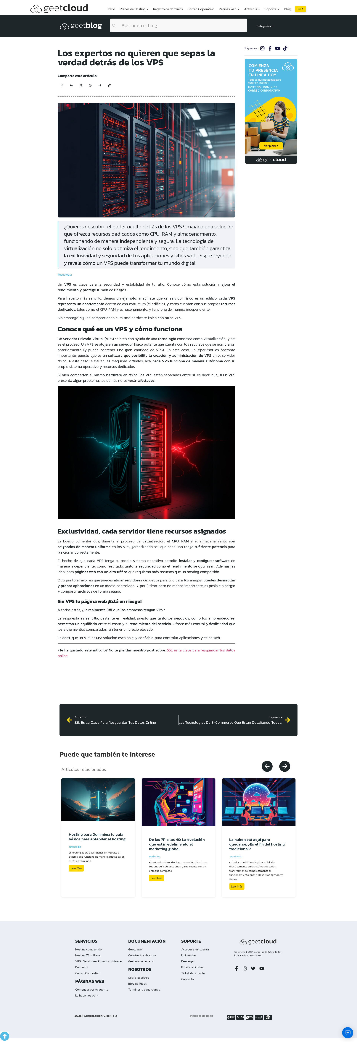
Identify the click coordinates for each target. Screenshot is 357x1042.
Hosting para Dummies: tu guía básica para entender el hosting (97, 836)
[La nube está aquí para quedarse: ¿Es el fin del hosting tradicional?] (259, 802)
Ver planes (271, 145)
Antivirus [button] (250, 9)
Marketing (154, 856)
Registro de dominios (168, 9)
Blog (287, 9)
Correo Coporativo (200, 9)
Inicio (111, 9)
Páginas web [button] (228, 9)
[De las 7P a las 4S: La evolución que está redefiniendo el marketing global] (179, 802)
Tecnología (65, 274)
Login (301, 8)
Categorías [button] (264, 26)
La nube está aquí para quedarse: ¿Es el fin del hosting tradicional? (257, 844)
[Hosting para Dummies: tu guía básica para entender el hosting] (98, 799)
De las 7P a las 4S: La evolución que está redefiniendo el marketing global (177, 844)
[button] (267, 766)
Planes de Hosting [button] (132, 9)
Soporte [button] (270, 9)
